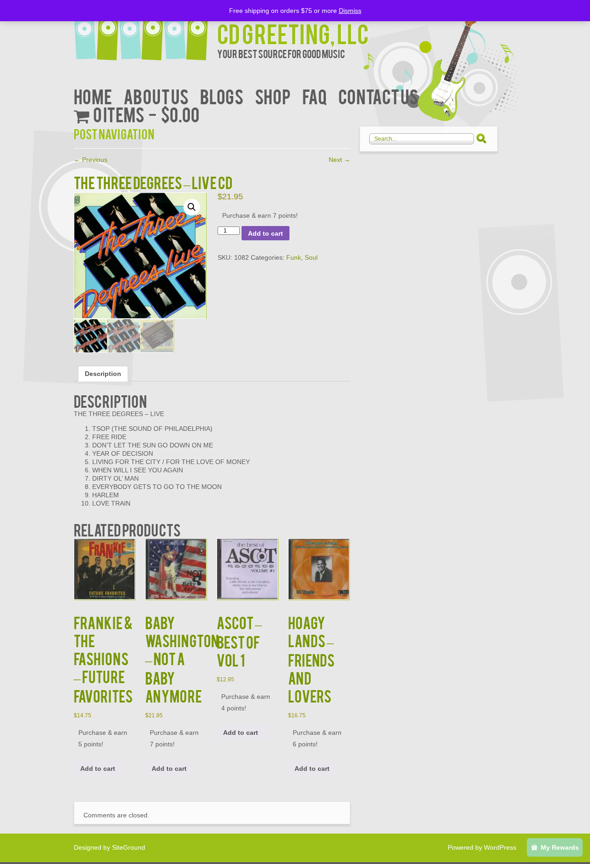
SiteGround (128, 847)
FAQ (314, 96)
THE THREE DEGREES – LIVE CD (153, 182)
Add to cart (265, 233)
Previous (90, 159)
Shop (273, 96)
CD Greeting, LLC (293, 33)
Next (339, 159)
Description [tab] (103, 373)
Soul (311, 257)
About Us (156, 96)
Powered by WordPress (482, 847)
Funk (293, 257)
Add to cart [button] (97, 768)
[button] (191, 207)
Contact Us (378, 96)
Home (93, 96)
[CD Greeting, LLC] (145, 31)
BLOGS (221, 96)
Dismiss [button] (350, 10)
